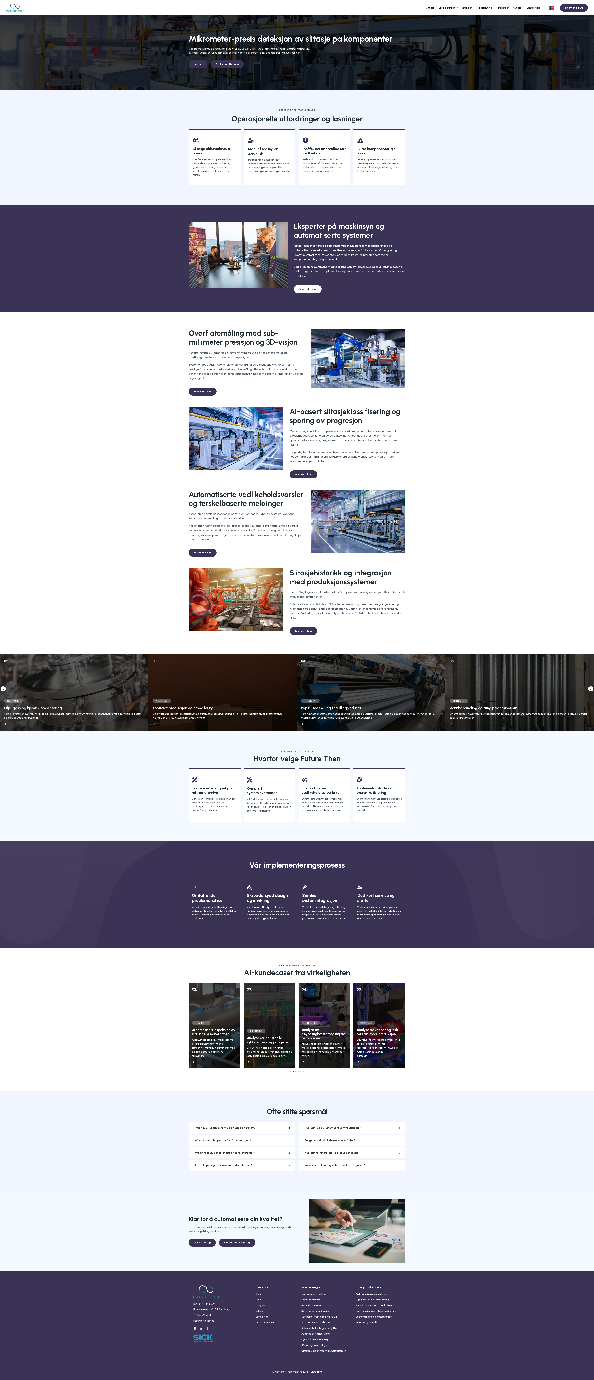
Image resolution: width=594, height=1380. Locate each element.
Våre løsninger (447, 7)
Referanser (502, 7)
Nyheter (518, 7)
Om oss (430, 7)
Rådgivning (485, 7)
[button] (3, 689)
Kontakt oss (533, 7)
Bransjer (467, 7)
